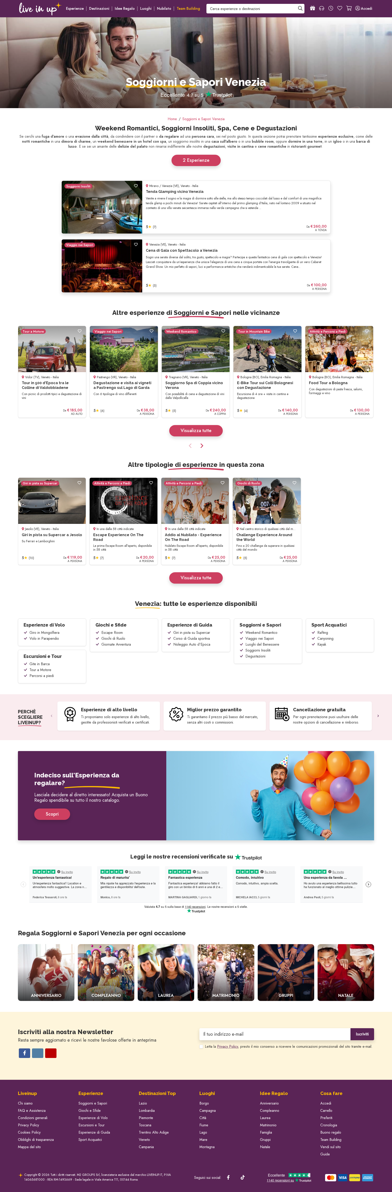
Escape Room (112, 632)
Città (202, 1117)
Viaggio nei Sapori (259, 638)
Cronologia (328, 1125)
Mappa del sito (29, 1147)
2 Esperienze (196, 160)
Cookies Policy (29, 1132)
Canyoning (325, 638)
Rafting (322, 632)
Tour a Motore (40, 669)
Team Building (330, 1139)
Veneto (144, 1139)
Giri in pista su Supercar (191, 632)
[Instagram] (37, 1053)
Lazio (143, 1103)
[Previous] (191, 446)
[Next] (201, 446)
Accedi (325, 1103)
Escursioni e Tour (43, 656)
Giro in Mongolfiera (44, 632)
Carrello (326, 1110)
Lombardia (147, 1110)
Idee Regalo (125, 8)
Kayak (321, 644)
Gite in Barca (39, 664)
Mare (203, 1139)
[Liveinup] (40, 8)
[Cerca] (300, 8)
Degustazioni (255, 656)
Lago (203, 1132)
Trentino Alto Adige (154, 1132)
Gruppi (265, 1139)
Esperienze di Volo (44, 625)
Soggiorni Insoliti (257, 650)
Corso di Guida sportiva (191, 638)
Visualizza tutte (196, 430)
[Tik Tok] (243, 1177)
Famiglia (266, 1132)
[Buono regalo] (312, 8)
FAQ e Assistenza (32, 1110)
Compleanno (269, 1110)
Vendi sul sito (330, 1147)
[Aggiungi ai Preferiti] (136, 186)
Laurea (265, 1117)
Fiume (203, 1125)
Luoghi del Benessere (262, 644)
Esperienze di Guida (189, 625)
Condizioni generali (32, 1117)
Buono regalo (330, 1132)
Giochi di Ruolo (113, 638)
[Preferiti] (339, 8)
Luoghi (146, 8)
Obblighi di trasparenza (36, 1139)
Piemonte (146, 1117)
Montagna (207, 1147)
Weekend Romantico (261, 632)
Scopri (52, 814)
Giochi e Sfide (111, 625)
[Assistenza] (321, 8)
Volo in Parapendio (44, 638)
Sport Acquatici (329, 625)
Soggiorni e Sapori (260, 625)
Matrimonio (268, 1125)
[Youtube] (50, 1053)
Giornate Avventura (116, 644)
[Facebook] (24, 1053)
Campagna (207, 1110)
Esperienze (75, 8)
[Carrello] (348, 8)
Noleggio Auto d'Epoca (191, 644)
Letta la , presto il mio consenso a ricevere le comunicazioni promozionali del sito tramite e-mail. (288, 1046)
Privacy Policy (227, 1046)
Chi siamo (25, 1103)
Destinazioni (99, 8)
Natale (265, 1147)
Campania (146, 1147)
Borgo (204, 1103)
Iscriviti (362, 1034)
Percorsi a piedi (41, 675)
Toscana (145, 1125)
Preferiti (326, 1117)
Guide (325, 1154)
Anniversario (269, 1103)
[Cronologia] (330, 8)
